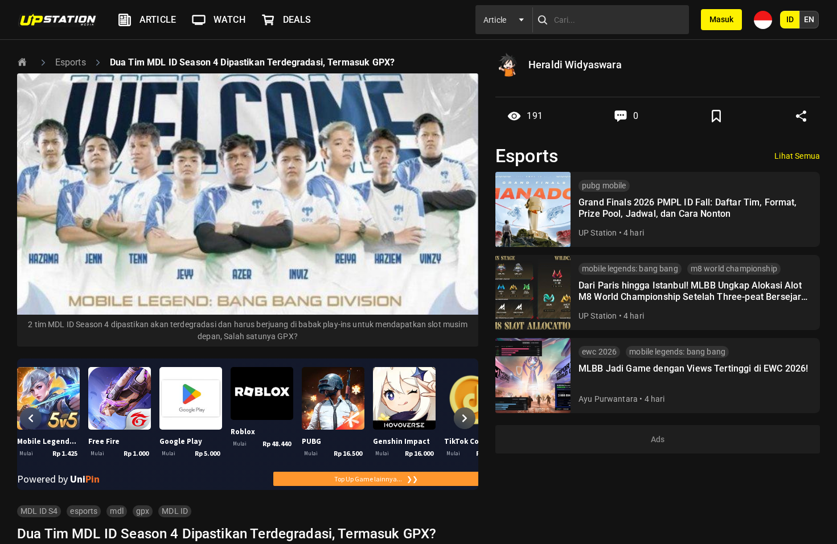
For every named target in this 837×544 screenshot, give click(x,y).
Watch (229, 19)
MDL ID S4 (39, 511)
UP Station (597, 232)
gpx (142, 511)
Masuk (721, 19)
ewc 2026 (599, 351)
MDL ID (175, 511)
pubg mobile (604, 185)
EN (809, 19)
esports (83, 511)
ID (790, 19)
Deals (297, 19)
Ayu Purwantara (608, 398)
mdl (116, 511)
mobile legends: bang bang (630, 268)
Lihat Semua (797, 155)
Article (158, 19)
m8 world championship (734, 268)
